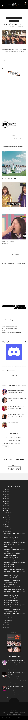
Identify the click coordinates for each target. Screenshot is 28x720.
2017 (4, 494)
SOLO (22, 452)
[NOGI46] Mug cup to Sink (11, 602)
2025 (4, 624)
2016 (4, 492)
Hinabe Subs (16, 135)
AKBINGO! (5, 437)
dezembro (7, 620)
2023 (4, 508)
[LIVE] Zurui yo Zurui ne (11, 547)
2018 (4, 496)
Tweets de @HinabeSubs (8, 370)
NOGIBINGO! (19, 437)
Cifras (16, 452)
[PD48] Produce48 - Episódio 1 (16, 660)
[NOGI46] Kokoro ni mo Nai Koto (13, 587)
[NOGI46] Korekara (9, 564)
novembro (7, 618)
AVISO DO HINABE (13, 423)
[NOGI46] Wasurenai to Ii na (12, 544)
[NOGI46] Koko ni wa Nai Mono (13, 178)
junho (6, 522)
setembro (7, 529)
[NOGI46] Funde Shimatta (11, 600)
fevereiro (7, 512)
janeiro (7, 510)
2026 (4, 627)
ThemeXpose (14, 717)
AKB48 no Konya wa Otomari (15, 440)
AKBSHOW (11, 437)
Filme (23, 449)
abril (6, 517)
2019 (4, 499)
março (6, 515)
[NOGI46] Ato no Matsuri (11, 567)
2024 (4, 622)
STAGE (11, 452)
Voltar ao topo (14, 707)
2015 (4, 489)
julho (6, 524)
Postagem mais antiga (20, 308)
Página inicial (20, 305)
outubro (7, 531)
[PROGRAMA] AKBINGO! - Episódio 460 (14, 562)
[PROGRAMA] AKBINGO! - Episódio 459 (14, 542)
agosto (6, 526)
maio (6, 519)
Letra (4, 440)
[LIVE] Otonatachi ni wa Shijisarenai (14, 569)
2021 (4, 503)
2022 (4, 505)
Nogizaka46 (14, 21)
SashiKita (5, 446)
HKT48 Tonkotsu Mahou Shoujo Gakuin (12, 443)
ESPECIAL (5, 452)
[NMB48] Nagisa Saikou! (10, 584)
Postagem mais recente (8, 305)
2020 (4, 501)
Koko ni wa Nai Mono (14, 18)
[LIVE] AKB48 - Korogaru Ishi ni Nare (14, 589)
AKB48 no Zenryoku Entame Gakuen (11, 449)
